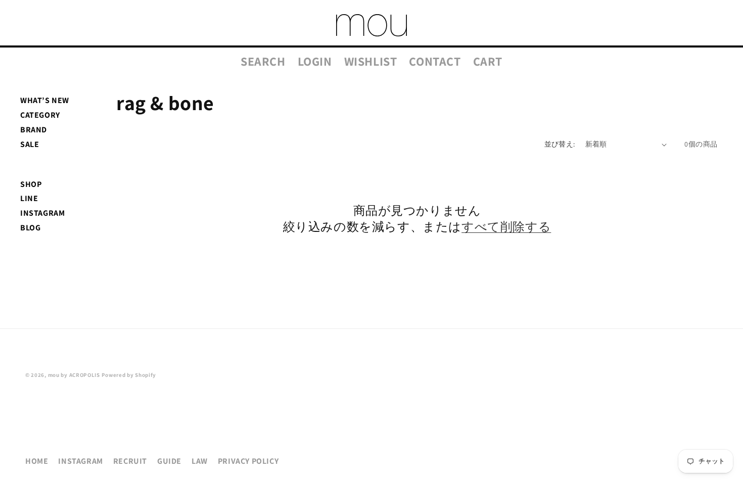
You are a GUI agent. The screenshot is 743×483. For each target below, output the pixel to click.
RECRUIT (130, 461)
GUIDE (169, 461)
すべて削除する (506, 226)
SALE (29, 144)
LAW (200, 461)
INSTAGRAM (42, 213)
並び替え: (559, 144)
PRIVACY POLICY (248, 461)
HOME (36, 461)
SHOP (30, 184)
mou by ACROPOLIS (74, 374)
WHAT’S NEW (44, 100)
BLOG (30, 227)
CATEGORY (40, 115)
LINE (29, 198)
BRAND (33, 129)
